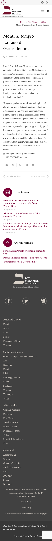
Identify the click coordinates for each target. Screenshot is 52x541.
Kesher (6, 443)
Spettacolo (7, 385)
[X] (47, 2)
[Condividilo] (13, 165)
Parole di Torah (10, 426)
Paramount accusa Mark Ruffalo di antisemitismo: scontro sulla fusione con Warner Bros (23, 203)
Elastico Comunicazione (39, 536)
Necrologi (7, 483)
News (5, 471)
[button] (3, 2)
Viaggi (6, 398)
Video (26, 56)
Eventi (6, 324)
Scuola (6, 479)
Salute (6, 381)
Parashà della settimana (13, 439)
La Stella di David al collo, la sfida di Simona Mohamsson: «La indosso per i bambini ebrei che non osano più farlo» (25, 226)
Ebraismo (7, 414)
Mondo (6, 336)
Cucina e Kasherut (11, 409)
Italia (5, 332)
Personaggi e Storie (11, 340)
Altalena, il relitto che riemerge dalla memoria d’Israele (21, 214)
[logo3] (12, 11)
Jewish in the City (11, 422)
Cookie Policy (26, 507)
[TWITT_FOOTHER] (26, 301)
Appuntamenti (9, 454)
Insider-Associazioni (12, 467)
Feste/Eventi (8, 418)
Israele (6, 328)
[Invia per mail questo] (6, 165)
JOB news (7, 475)
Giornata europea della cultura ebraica (19, 356)
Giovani (6, 458)
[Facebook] (42, 2)
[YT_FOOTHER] (43, 301)
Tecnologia (8, 394)
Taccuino (7, 345)
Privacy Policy (26, 501)
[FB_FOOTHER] (8, 301)
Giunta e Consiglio (11, 463)
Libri (5, 373)
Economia (7, 364)
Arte (5, 360)
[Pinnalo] (33, 165)
